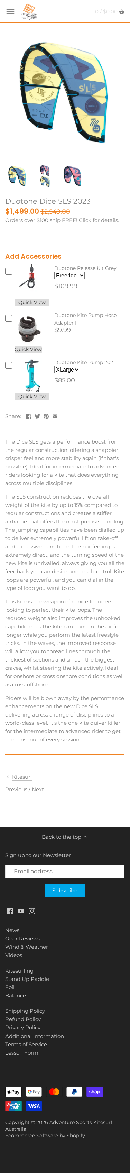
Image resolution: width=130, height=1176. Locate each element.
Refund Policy (23, 1019)
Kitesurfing (19, 970)
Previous (16, 789)
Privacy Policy (22, 1027)
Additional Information (34, 1036)
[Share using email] (54, 415)
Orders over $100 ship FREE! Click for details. (62, 220)
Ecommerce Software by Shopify (45, 1135)
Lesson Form (21, 1052)
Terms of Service (26, 1044)
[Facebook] (10, 910)
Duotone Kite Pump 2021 (84, 362)
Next (38, 789)
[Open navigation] (10, 11)
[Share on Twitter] (37, 415)
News (12, 930)
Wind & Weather (26, 946)
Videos (13, 955)
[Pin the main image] (46, 415)
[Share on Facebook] (28, 415)
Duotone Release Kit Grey (85, 268)
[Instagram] (32, 910)
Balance (15, 995)
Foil (10, 987)
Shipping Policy (25, 1011)
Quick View (32, 302)
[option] (17, 176)
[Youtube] (21, 910)
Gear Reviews (22, 938)
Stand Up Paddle (27, 979)
